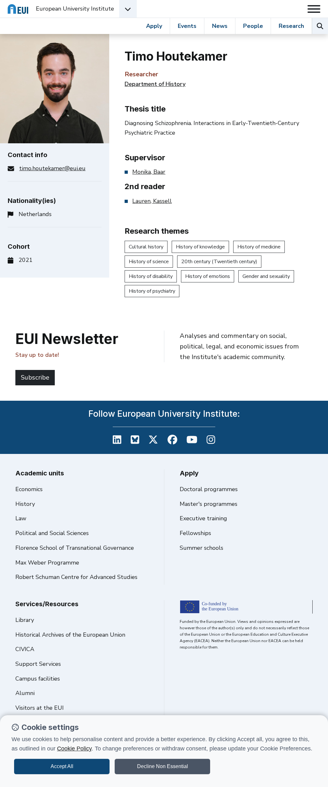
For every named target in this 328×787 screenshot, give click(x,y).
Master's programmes (208, 504)
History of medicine (259, 246)
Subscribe (35, 377)
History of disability (151, 276)
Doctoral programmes (209, 489)
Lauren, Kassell (152, 201)
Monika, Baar (148, 172)
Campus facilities (37, 678)
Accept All (62, 766)
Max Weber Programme (47, 562)
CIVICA (24, 649)
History (25, 504)
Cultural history (146, 246)
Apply (154, 26)
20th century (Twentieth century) (219, 261)
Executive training (203, 518)
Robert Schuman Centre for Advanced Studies (76, 577)
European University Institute (75, 9)
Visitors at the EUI (39, 708)
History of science (149, 261)
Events (187, 26)
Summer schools (201, 548)
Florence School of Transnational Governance (74, 548)
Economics (29, 489)
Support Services (38, 664)
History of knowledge (200, 246)
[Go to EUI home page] (18, 9)
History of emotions (207, 276)
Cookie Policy (74, 748)
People (253, 26)
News (219, 26)
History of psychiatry (152, 291)
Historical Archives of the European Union (70, 635)
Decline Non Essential (162, 766)
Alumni (25, 693)
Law (20, 518)
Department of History (155, 84)
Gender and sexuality (266, 276)
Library (24, 620)
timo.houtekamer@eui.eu (52, 168)
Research (291, 26)
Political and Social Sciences (52, 533)
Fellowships (195, 533)
